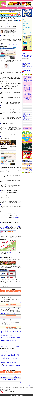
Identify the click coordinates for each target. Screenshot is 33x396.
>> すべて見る (20, 382)
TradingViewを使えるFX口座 (26, 120)
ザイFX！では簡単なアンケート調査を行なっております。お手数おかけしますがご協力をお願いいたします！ (27, 33)
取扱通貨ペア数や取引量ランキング (27, 114)
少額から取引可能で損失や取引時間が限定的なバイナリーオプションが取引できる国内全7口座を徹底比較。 (27, 19)
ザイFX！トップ (1, 9)
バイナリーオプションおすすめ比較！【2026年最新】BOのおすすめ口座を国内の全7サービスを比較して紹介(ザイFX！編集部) (28, 168)
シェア (15, 20)
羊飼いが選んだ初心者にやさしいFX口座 (27, 112)
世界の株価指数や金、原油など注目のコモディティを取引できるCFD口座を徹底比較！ (27, 31)
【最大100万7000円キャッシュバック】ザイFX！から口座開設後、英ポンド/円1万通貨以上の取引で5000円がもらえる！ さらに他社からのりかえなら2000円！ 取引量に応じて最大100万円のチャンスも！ (28, 80)
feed (20, 20)
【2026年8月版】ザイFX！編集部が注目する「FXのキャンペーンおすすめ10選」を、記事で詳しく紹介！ (27, 29)
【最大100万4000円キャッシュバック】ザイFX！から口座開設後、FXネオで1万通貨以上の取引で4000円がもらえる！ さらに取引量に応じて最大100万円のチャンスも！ (28, 83)
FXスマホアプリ (25, 117)
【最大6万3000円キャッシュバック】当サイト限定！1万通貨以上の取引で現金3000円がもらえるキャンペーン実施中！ (28, 86)
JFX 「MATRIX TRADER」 (3, 377)
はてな (17, 20)
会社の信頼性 (24, 115)
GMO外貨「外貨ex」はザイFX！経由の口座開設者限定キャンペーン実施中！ (11, 11)
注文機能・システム (25, 118)
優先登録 (19, 20)
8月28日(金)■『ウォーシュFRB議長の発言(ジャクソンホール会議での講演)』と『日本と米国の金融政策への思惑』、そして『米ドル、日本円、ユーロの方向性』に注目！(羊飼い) (28, 164)
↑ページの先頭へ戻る (31, 385)
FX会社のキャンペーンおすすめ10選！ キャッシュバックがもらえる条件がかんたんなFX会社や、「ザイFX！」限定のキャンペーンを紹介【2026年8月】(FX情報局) (28, 166)
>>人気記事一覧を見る (30, 170)
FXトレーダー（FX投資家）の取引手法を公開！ (8, 9)
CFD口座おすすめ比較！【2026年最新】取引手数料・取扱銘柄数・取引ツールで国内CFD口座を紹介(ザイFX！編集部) (28, 169)
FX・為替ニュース (25, 116)
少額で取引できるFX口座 (25, 113)
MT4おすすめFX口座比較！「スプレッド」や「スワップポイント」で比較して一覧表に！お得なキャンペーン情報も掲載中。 (27, 27)
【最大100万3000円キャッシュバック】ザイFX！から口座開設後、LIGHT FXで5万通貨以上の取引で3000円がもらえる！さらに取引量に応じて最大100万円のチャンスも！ (27, 97)
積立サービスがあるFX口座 (26, 119)
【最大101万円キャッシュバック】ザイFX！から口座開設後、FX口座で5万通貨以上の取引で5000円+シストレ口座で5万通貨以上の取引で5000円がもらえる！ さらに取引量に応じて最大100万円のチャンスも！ (28, 93)
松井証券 (15, 379)
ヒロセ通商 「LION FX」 (16, 377)
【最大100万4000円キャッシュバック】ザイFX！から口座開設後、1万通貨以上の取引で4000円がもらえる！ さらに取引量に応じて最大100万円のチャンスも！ (28, 77)
